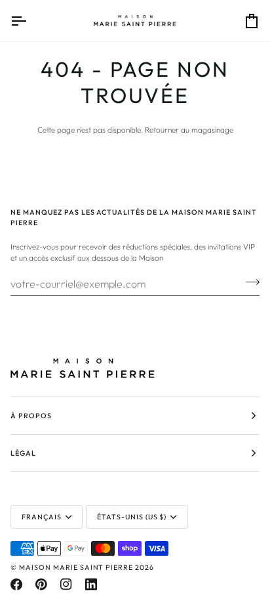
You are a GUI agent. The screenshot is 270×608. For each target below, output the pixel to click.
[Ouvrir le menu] (30, 20)
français (42, 516)
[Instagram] (66, 584)
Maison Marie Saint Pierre (76, 567)
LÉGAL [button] (23, 453)
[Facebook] (16, 584)
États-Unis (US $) (132, 516)
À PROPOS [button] (31, 415)
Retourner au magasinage (189, 130)
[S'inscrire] (249, 281)
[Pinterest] (41, 584)
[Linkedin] (91, 584)
